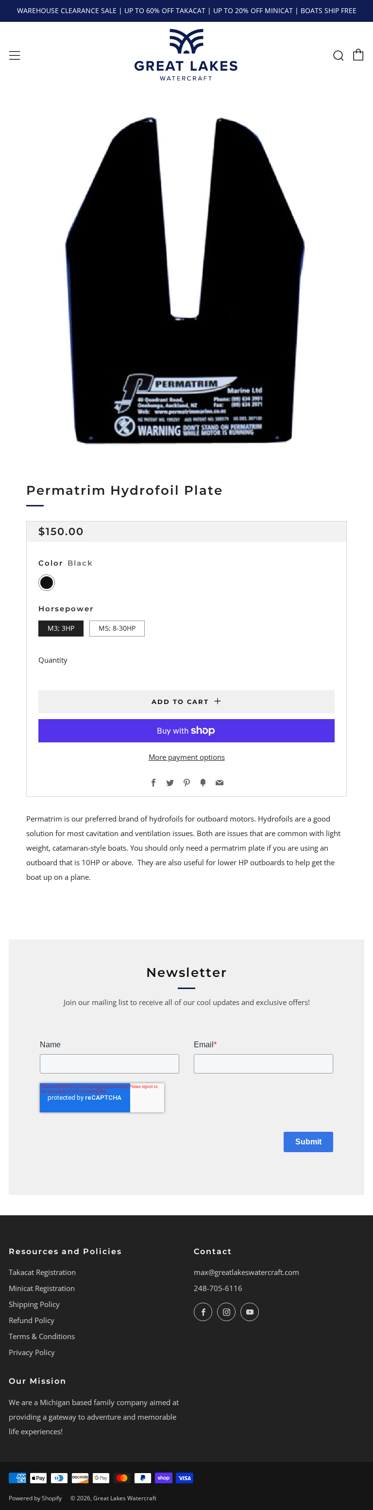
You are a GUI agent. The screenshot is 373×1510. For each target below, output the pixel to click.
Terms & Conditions (42, 1336)
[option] (186, 279)
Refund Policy (31, 1320)
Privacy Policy (32, 1352)
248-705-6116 (218, 1288)
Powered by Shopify (35, 1498)
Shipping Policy (34, 1304)
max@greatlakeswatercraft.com (246, 1272)
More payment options (187, 757)
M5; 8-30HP (117, 628)
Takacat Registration (42, 1272)
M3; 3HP (61, 628)
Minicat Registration (42, 1288)
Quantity (53, 660)
